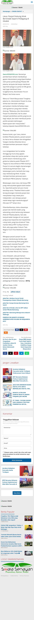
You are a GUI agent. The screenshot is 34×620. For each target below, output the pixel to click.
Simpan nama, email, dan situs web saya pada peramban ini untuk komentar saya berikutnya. (17, 454)
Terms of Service (24, 576)
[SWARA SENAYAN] (7, 2)
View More (17, 493)
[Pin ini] (16, 353)
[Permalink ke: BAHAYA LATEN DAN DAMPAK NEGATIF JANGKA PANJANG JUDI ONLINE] (7, 395)
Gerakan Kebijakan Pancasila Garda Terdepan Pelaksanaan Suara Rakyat (21, 371)
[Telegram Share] (21, 353)
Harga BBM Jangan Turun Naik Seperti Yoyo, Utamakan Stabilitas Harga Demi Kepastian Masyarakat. (25, 343)
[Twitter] (21, 330)
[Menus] (32, 2)
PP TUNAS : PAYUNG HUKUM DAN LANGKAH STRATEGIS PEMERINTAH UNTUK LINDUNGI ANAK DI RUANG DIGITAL (22, 404)
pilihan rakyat (15, 292)
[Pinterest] (26, 330)
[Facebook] (17, 330)
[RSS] (6, 332)
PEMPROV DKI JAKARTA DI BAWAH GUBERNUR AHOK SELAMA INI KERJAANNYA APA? (16, 319)
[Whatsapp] (27, 353)
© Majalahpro (5, 576)
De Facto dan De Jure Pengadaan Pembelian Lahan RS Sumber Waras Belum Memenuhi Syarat (9, 343)
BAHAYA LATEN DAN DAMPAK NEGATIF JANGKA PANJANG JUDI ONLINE (21, 394)
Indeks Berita (14, 576)
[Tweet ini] (10, 353)
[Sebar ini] (5, 353)
